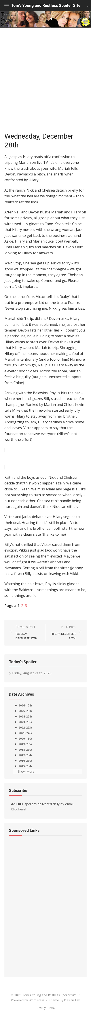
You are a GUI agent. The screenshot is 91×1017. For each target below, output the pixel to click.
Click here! (18, 809)
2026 (22, 705)
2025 (22, 711)
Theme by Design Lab (64, 1000)
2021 (22, 733)
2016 (22, 761)
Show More (26, 771)
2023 (22, 722)
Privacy (41, 1008)
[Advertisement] (45, 81)
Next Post (63, 632)
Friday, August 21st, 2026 (31, 673)
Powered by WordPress (27, 1000)
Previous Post (26, 632)
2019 (22, 744)
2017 (22, 755)
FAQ (52, 1008)
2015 (22, 766)
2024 (22, 716)
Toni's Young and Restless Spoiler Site (45, 5)
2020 (22, 738)
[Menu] (6, 5)
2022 (22, 727)
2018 (22, 749)
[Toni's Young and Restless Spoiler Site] (45, 19)
